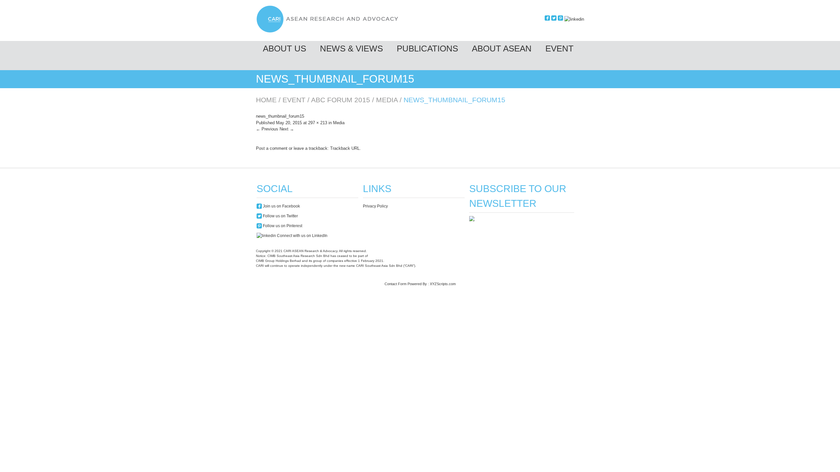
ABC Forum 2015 (340, 100)
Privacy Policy (375, 206)
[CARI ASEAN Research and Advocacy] (329, 31)
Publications (427, 48)
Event (559, 48)
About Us (284, 48)
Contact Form (396, 284)
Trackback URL (345, 148)
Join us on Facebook (281, 206)
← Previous (267, 129)
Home (266, 100)
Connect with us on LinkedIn (301, 235)
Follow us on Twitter (280, 216)
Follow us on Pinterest (282, 226)
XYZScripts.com (443, 284)
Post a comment (271, 148)
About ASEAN (502, 48)
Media (387, 100)
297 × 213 (317, 122)
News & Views (351, 48)
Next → (287, 129)
